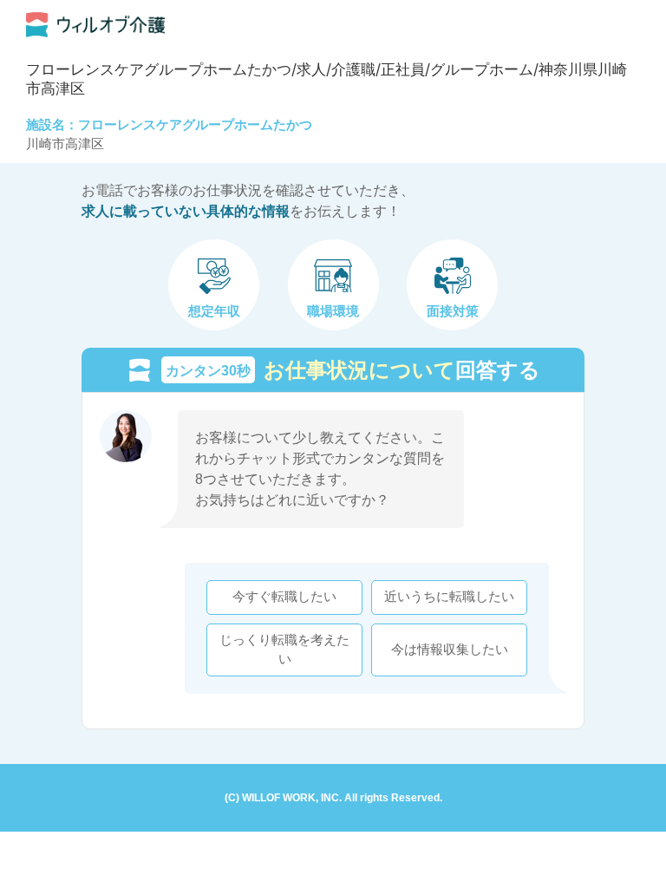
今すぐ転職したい (284, 597)
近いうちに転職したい (449, 597)
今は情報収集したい (449, 649)
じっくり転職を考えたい (284, 649)
